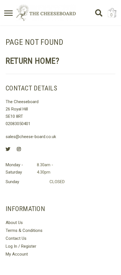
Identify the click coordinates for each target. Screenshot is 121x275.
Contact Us (16, 238)
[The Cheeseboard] (46, 12)
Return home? (32, 61)
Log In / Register (21, 246)
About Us (14, 222)
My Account (17, 254)
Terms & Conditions (24, 230)
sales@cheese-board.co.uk (31, 136)
